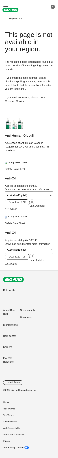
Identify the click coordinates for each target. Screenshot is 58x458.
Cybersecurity (10, 421)
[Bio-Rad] (13, 279)
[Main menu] (6, 4)
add (32, 201)
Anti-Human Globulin (20, 135)
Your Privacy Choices (13, 447)
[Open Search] (36, 7)
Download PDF (17, 202)
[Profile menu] (42, 7)
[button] (4, 18)
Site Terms (8, 415)
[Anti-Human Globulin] (14, 125)
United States (13, 382)
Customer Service (15, 101)
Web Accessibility (11, 428)
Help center (9, 336)
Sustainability (27, 310)
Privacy (6, 441)
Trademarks (9, 408)
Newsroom (26, 317)
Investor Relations (8, 360)
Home (6, 402)
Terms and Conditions (13, 434)
